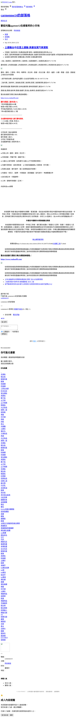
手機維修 (4, 603)
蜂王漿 (3, 483)
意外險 (3, 492)
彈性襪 (3, 579)
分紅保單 (4, 497)
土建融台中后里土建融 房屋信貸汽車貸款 (26, 47)
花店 (2, 539)
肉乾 (2, 422)
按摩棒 (3, 596)
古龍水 (3, 628)
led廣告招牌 (5, 568)
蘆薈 (2, 619)
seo (2, 614)
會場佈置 (4, 546)
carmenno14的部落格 (15, 15)
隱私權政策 (49, 691)
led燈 (2, 570)
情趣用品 (4, 594)
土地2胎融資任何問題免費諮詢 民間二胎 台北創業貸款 (24, 279)
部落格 (7, 37)
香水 (2, 626)
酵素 (2, 490)
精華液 (3, 621)
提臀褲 (3, 640)
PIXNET (23, 691)
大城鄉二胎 (57, 243)
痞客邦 (16, 309)
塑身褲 (3, 636)
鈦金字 (3, 575)
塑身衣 (3, 633)
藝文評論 (16, 315)
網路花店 (4, 542)
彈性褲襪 (4, 584)
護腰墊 (3, 518)
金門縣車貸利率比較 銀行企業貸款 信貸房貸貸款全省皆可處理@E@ (28, 284)
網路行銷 (4, 612)
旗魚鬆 (3, 412)
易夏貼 (3, 395)
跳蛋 (2, 598)
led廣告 (3, 572)
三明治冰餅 (5, 388)
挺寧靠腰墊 (5, 511)
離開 (11, 715)
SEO (2, 537)
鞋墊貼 (3, 405)
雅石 (2, 504)
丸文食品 (4, 407)
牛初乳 (3, 485)
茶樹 (2, 624)
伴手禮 (3, 417)
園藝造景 (4, 500)
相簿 (6, 34)
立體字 (3, 560)
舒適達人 (4, 610)
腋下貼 (3, 398)
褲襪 (2, 582)
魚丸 (2, 424)
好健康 (3, 476)
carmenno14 (5, 298)
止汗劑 (3, 400)
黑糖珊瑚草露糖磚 (7, 528)
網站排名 (4, 535)
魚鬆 (2, 419)
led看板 (3, 577)
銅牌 (2, 563)
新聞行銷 (4, 617)
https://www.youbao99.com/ (10, 98)
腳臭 (2, 381)
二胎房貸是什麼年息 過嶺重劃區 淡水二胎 (19, 282)
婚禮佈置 (4, 544)
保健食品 (4, 478)
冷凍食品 (4, 433)
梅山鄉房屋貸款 (38, 239)
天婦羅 (3, 426)
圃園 (2, 631)
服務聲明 (56, 691)
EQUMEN (4, 637)
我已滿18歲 (5, 715)
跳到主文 (4, 21)
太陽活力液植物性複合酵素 (10, 523)
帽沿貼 (3, 377)
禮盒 (2, 414)
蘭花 (2, 507)
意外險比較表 (5, 495)
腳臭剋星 (4, 379)
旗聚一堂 (4, 410)
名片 (6, 39)
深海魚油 (4, 488)
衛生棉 (3, 605)
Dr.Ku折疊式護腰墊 (7, 509)
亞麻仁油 (4, 481)
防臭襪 (3, 386)
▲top (2, 318)
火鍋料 (3, 429)
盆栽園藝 (4, 502)
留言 (20, 309)
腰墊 (2, 516)
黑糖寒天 (4, 526)
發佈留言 (4, 334)
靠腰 (2, 514)
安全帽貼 (4, 393)
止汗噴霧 (4, 403)
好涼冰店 (4, 391)
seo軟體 (3, 533)
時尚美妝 (17, 30)
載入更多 (4, 322)
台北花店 (4, 549)
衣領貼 (3, 374)
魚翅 (2, 436)
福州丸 (3, 431)
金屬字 (3, 565)
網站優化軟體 (5, 530)
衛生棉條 (4, 608)
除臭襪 (3, 384)
